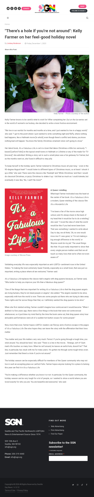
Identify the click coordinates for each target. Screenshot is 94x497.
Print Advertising (57, 430)
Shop (82, 6)
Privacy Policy (22, 490)
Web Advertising (57, 426)
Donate (26, 8)
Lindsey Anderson (14, 43)
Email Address (56, 454)
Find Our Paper (57, 434)
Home (7, 24)
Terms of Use (10, 490)
